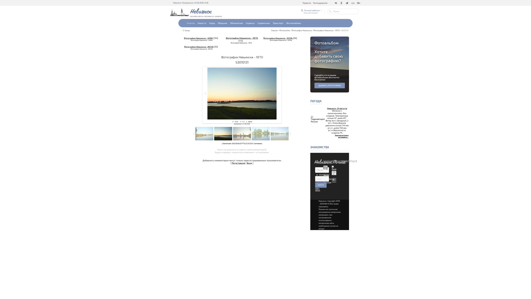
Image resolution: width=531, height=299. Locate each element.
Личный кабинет (312, 10)
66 (233, 143)
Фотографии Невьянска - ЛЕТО (242, 38)
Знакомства (319, 147)
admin (250, 122)
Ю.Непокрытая (328, 179)
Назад (187, 30)
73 (246, 143)
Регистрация (238, 163)
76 (252, 143)
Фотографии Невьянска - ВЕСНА (199, 47)
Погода (316, 101)
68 (237, 143)
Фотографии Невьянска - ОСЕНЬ (278, 38)
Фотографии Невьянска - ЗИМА (198, 38)
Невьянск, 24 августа (337, 108)
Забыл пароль (317, 189)
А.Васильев (327, 182)
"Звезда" (326, 175)
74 (248, 143)
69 (239, 143)
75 (250, 143)
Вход (249, 163)
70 (240, 143)
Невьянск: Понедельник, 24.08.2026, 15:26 (190, 3)
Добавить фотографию (329, 85)
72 (245, 143)
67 (235, 143)
